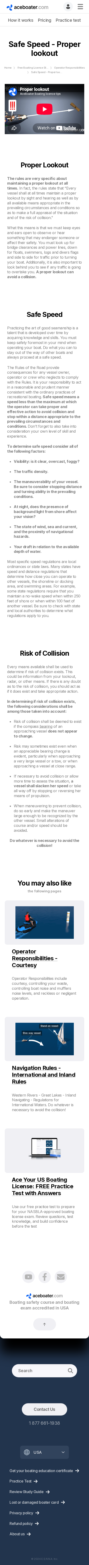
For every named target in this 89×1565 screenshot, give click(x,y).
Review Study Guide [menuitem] (26, 1491)
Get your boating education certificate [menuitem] (41, 1470)
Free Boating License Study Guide (38, 67)
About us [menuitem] (16, 1534)
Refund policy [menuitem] (21, 1523)
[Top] (44, 1324)
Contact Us (44, 1409)
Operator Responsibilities (69, 67)
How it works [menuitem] (20, 20)
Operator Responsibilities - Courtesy (34, 958)
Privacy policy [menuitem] (21, 1513)
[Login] (68, 6)
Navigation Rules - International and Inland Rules (43, 1074)
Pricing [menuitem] (44, 20)
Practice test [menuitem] (68, 20)
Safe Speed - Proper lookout (48, 72)
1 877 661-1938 (44, 1423)
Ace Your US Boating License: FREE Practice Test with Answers (42, 1186)
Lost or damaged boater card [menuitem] (34, 1502)
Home (8, 67)
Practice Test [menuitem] (20, 1481)
